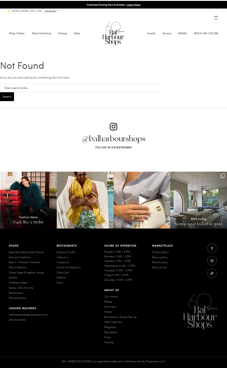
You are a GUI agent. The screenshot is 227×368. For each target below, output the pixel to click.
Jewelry (13, 277)
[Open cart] (216, 18)
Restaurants (16, 292)
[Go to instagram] (212, 260)
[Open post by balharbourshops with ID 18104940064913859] (85, 200)
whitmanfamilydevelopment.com (28, 314)
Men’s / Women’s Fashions (24, 262)
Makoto (61, 277)
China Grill (63, 272)
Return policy (160, 257)
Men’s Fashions (18, 267)
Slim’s (60, 282)
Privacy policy (160, 252)
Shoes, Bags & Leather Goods (26, 272)
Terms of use (159, 267)
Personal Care (17, 298)
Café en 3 (62, 257)
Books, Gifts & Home (21, 287)
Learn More (133, 4)
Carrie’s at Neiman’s (69, 267)
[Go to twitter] (212, 273)
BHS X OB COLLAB (206, 33)
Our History (111, 296)
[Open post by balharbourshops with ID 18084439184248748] (198, 200)
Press (107, 337)
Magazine (110, 327)
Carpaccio (63, 262)
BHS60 (182, 33)
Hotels (108, 311)
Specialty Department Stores (26, 252)
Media (108, 301)
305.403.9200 (17, 319)
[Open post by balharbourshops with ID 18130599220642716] (28, 200)
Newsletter (110, 332)
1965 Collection (113, 322)
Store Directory (41, 33)
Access (167, 33)
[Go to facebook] (212, 248)
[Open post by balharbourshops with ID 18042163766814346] (142, 200)
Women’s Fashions (19, 257)
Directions (110, 306)
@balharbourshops (113, 139)
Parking (108, 342)
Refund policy (160, 262)
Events (151, 33)
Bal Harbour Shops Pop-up (120, 317)
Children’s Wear (18, 282)
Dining (62, 33)
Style (77, 33)
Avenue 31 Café (66, 252)
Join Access (50, 11)
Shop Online (17, 33)
